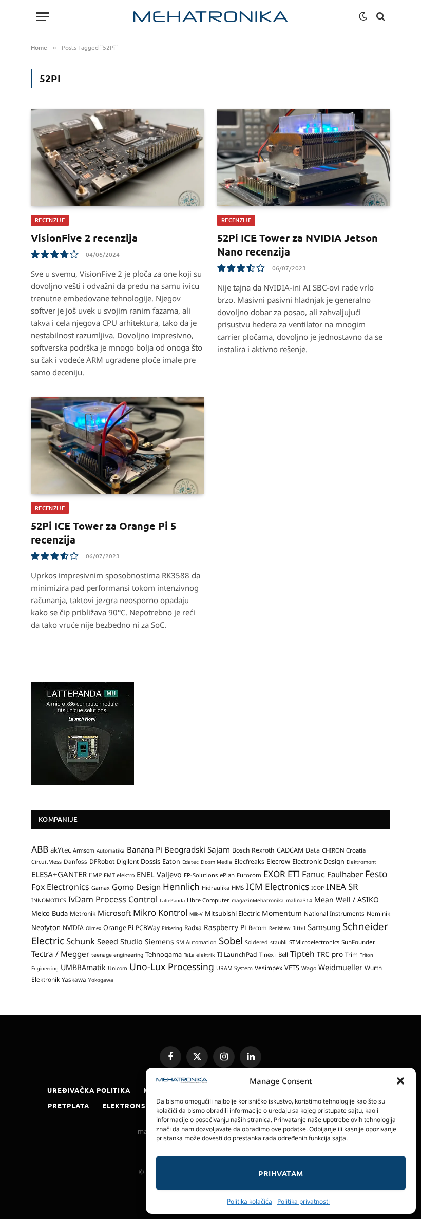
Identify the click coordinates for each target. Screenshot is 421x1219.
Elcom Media (216, 861)
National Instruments (334, 913)
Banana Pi (144, 849)
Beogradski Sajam (197, 849)
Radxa (193, 927)
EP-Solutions (201, 875)
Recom (257, 928)
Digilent (128, 861)
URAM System (234, 968)
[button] (400, 1081)
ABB (39, 849)
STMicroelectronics (314, 942)
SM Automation (196, 942)
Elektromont (361, 861)
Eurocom (249, 875)
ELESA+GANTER (59, 874)
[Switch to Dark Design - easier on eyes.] (363, 16)
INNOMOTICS (48, 900)
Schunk (80, 941)
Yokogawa (100, 979)
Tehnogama (163, 954)
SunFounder (358, 942)
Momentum (282, 913)
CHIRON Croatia (344, 850)
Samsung (324, 927)
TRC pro (330, 954)
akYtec (60, 850)
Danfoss (75, 861)
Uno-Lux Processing (171, 966)
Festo (376, 873)
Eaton (171, 861)
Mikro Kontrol (160, 912)
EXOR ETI (281, 874)
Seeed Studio (120, 941)
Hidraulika (215, 888)
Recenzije (50, 220)
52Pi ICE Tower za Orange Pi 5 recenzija (103, 532)
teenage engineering (117, 954)
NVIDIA (73, 927)
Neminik (378, 913)
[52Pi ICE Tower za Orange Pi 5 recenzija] (117, 445)
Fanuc (313, 874)
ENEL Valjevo (159, 874)
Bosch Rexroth (253, 850)
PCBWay (148, 927)
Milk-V (196, 914)
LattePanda (172, 900)
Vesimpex (268, 967)
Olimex (93, 928)
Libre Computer (208, 900)
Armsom (83, 850)
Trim (351, 954)
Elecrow (278, 861)
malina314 (299, 900)
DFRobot (101, 861)
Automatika (111, 850)
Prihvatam (280, 1173)
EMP (95, 874)
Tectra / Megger (60, 954)
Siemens (159, 941)
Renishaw (279, 928)
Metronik (82, 913)
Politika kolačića (249, 1201)
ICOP (317, 888)
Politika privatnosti (303, 1201)
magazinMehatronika (258, 900)
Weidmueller (340, 967)
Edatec (190, 861)
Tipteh (302, 953)
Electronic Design (318, 861)
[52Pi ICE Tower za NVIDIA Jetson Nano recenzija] (303, 157)
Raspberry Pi (225, 927)
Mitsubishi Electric (232, 913)
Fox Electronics (60, 887)
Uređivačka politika (88, 1090)
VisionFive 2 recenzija (84, 237)
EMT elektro (119, 875)
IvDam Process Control (113, 899)
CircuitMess (46, 861)
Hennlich (181, 887)
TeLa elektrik (199, 954)
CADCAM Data (298, 850)
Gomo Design (136, 887)
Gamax (100, 888)
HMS (238, 888)
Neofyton (46, 927)
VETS (291, 967)
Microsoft (114, 913)
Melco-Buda (49, 913)
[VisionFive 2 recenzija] (117, 157)
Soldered (256, 942)
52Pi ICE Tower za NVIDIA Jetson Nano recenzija (297, 244)
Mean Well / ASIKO (346, 899)
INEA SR (342, 887)
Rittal (298, 928)
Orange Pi (118, 927)
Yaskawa (74, 979)
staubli (278, 942)
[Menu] (42, 16)
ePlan (227, 875)
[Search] (379, 16)
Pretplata (68, 1105)
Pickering (172, 928)
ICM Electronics (277, 887)
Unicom (117, 968)
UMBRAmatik (83, 967)
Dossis (150, 861)
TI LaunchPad (237, 954)
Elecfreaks (249, 861)
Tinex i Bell (273, 954)
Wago (308, 968)
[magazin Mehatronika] (210, 16)
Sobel (231, 940)
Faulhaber (345, 874)
